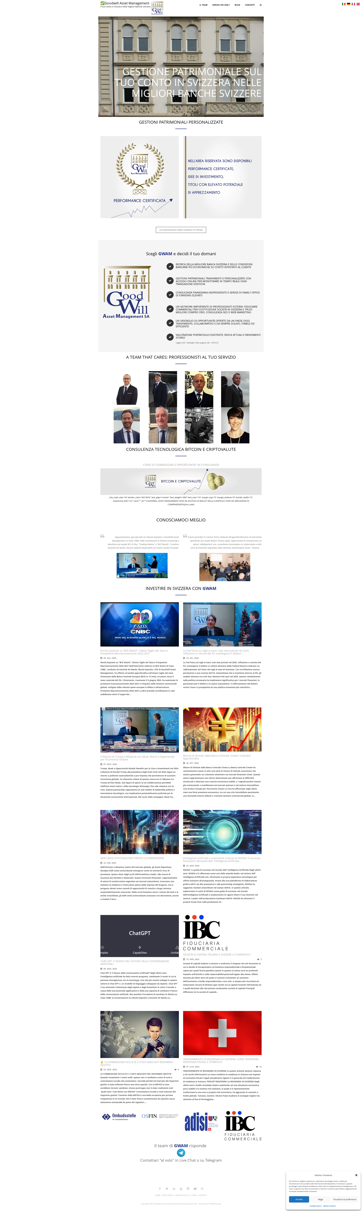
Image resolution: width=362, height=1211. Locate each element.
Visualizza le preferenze (344, 1199)
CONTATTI (202, 1195)
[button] (356, 1175)
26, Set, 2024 (192, 763)
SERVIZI (214, 342)
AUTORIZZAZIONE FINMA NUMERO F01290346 (181, 230)
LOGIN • (194, 1195)
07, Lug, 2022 (192, 1066)
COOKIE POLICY (316, 1206)
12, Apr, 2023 (192, 959)
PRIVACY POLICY (329, 1206)
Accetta (299, 1199)
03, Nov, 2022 (110, 1069)
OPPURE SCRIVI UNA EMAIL (181, 1177)
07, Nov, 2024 (110, 764)
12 (260, 1066)
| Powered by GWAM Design (209, 1204)
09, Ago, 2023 (110, 968)
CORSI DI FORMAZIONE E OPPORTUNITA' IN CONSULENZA (181, 465)
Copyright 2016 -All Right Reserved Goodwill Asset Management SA (169, 1204)
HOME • (158, 1195)
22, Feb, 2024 (109, 862)
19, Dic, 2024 (192, 658)
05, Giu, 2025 (109, 658)
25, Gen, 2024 (192, 865)
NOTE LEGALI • (168, 1195)
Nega (320, 1199)
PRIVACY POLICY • (182, 1195)
